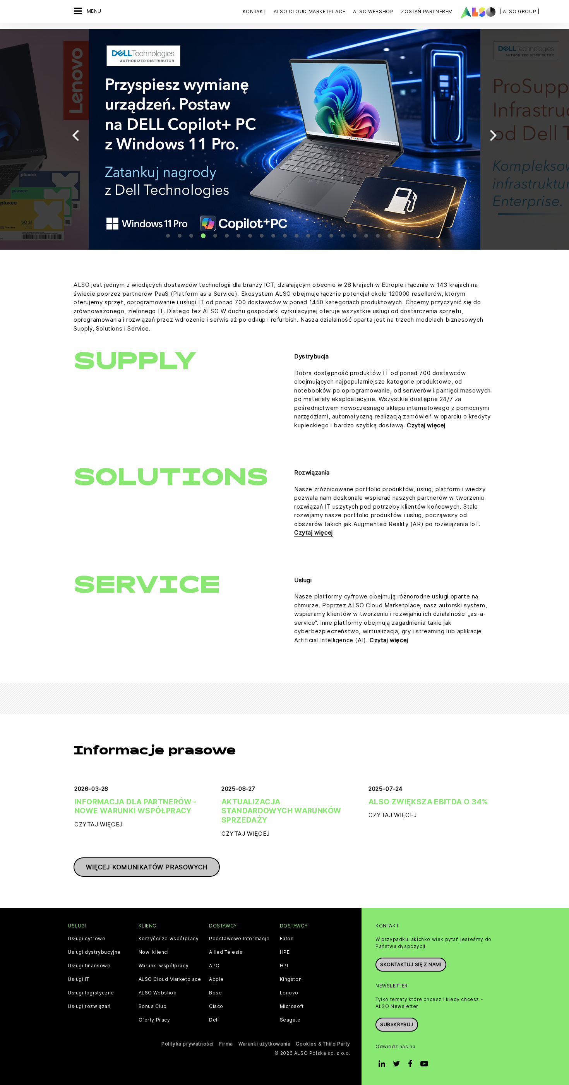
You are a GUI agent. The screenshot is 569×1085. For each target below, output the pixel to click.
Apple (216, 979)
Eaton (287, 938)
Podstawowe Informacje (239, 938)
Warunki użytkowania (264, 1044)
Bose (215, 993)
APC (214, 965)
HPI (284, 965)
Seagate (290, 1020)
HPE (285, 952)
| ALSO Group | (519, 11)
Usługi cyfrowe (86, 938)
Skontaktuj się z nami (411, 964)
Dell (214, 1020)
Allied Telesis (225, 952)
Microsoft (292, 1006)
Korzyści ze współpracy (169, 938)
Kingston (291, 979)
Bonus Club (153, 1006)
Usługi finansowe (89, 965)
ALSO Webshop (158, 993)
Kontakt (254, 11)
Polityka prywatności (187, 1044)
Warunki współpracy (164, 965)
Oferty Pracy (154, 1020)
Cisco (216, 1006)
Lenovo (289, 993)
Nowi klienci (154, 952)
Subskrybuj (396, 1024)
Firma (226, 1044)
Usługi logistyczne (91, 993)
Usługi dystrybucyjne (94, 952)
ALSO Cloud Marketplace (170, 979)
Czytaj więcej (426, 425)
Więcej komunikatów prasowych (146, 867)
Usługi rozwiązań (89, 1006)
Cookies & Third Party (323, 1044)
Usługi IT (78, 979)
